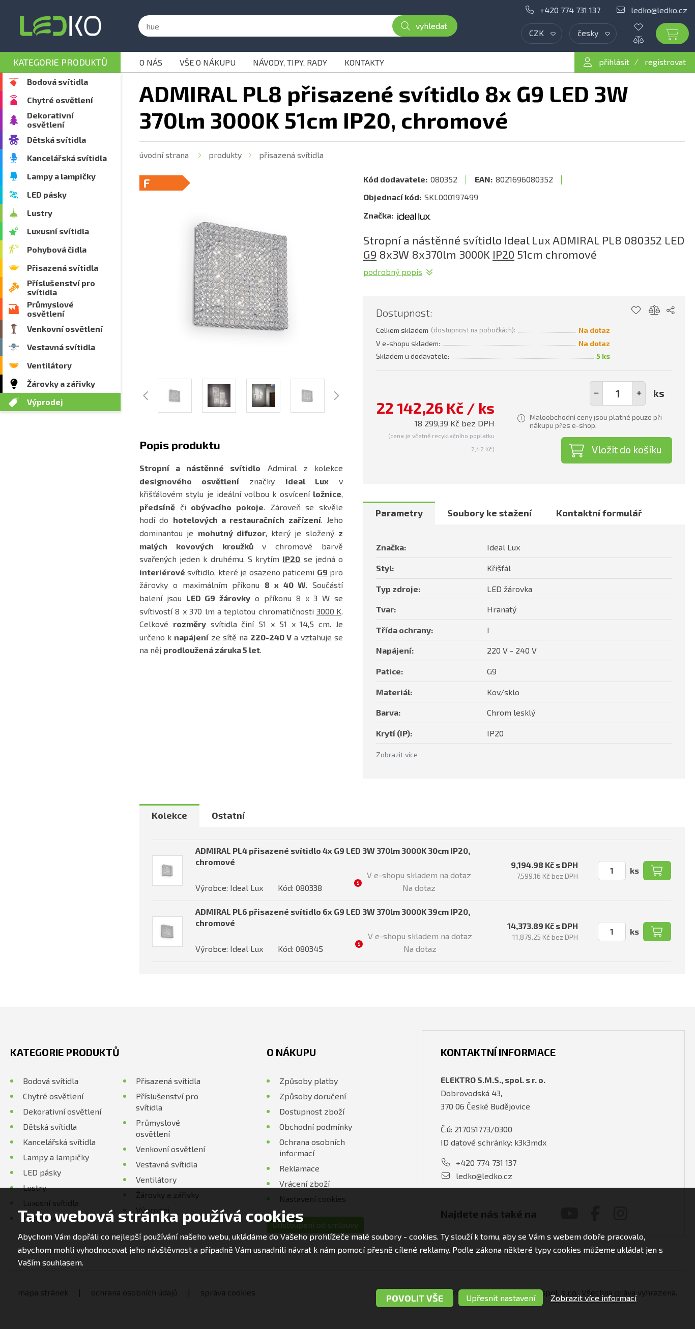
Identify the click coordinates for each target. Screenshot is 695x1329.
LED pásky (47, 194)
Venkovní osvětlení (65, 328)
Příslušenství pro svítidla (61, 287)
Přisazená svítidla (62, 267)
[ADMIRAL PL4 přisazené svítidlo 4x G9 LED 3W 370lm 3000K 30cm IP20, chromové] (167, 870)
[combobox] (541, 33)
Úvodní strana (164, 155)
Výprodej (45, 402)
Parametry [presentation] (399, 512)
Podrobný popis (392, 271)
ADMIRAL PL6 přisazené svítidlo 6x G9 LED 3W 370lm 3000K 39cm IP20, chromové (332, 917)
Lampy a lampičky (61, 176)
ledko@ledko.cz (659, 10)
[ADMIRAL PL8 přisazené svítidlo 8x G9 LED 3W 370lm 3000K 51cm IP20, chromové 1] (241, 277)
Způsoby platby (308, 1081)
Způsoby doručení (312, 1096)
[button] (639, 393)
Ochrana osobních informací (312, 1147)
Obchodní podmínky (315, 1126)
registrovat (665, 62)
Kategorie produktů (60, 62)
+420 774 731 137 (570, 10)
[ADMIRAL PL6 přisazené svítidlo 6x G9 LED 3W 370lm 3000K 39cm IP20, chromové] (167, 931)
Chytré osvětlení (60, 100)
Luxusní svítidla (58, 231)
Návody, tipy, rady (290, 62)
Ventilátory (49, 365)
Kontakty (364, 62)
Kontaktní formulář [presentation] (599, 512)
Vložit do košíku (627, 449)
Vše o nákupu (208, 62)
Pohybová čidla (56, 249)
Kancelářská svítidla (67, 158)
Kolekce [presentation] (169, 815)
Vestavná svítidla (61, 347)
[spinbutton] (618, 393)
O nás (150, 62)
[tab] (399, 513)
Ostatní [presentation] (228, 815)
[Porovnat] (646, 40)
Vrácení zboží (304, 1183)
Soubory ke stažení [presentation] (489, 512)
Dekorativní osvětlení (50, 119)
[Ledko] (60, 26)
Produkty (225, 155)
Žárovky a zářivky (61, 383)
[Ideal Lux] (414, 215)
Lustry (39, 213)
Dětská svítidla (56, 139)
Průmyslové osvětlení (50, 308)
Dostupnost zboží (311, 1111)
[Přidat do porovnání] (654, 310)
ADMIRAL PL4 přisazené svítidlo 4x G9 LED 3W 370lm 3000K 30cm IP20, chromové (332, 856)
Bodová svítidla (57, 81)
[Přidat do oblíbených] (636, 310)
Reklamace (299, 1168)
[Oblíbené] (646, 27)
